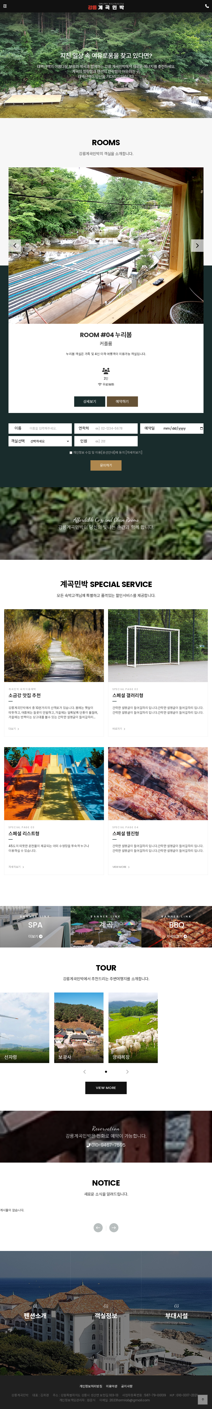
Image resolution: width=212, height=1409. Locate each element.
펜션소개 (35, 1312)
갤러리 (176, 1340)
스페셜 (176, 1329)
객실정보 (106, 1312)
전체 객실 (106, 1329)
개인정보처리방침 (91, 1386)
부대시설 (176, 1312)
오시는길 (35, 1340)
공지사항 (126, 1386)
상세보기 (89, 396)
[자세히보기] (133, 452)
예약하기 (122, 396)
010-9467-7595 (107, 1145)
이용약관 (111, 1386)
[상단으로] (203, 1399)
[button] (102, 100)
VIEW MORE (106, 1087)
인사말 (35, 1329)
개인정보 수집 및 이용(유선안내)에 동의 (99, 452)
